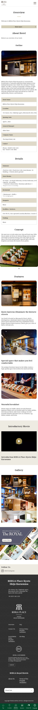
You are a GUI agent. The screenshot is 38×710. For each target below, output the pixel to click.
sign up (12, 665)
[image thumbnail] (7, 481)
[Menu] (35, 3)
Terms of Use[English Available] (23, 681)
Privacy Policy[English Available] (23, 630)
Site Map (22, 636)
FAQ (20, 624)
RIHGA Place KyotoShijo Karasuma (19, 582)
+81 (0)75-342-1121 (14, 596)
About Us (11, 679)
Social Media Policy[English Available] (12, 639)
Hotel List (8, 690)
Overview (11, 624)
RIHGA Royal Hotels (19, 673)
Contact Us (11, 629)
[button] (15, 268)
